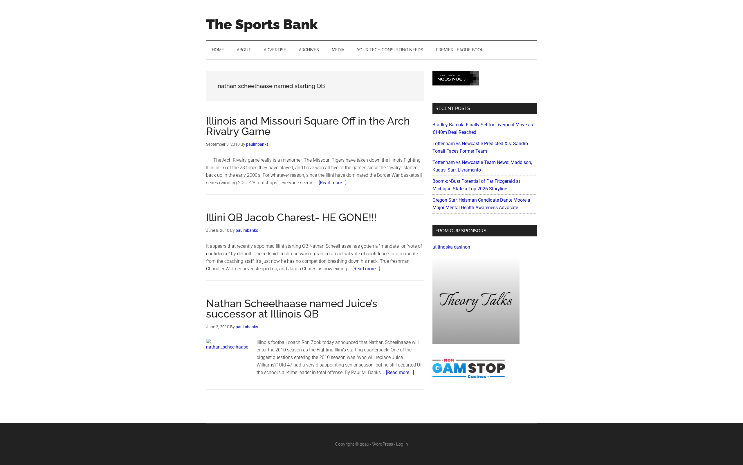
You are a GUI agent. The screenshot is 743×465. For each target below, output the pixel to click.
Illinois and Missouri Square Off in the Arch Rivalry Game (308, 126)
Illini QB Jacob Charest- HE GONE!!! (291, 217)
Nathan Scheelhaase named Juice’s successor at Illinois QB (291, 308)
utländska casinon (451, 247)
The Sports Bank (262, 24)
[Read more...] (333, 182)
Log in (402, 444)
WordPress (382, 444)
